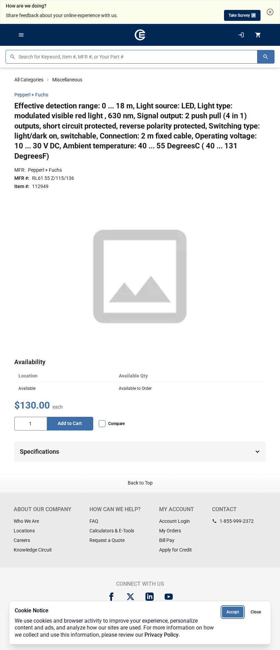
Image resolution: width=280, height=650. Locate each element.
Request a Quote (107, 540)
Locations (24, 530)
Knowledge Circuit (33, 550)
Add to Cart (70, 423)
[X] (130, 596)
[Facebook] (111, 596)
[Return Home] (140, 34)
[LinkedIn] (149, 596)
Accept (232, 612)
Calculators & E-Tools (111, 530)
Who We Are (26, 521)
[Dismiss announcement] (270, 12)
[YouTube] (169, 596)
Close (256, 612)
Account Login (174, 521)
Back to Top (140, 483)
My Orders (170, 530)
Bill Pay (166, 540)
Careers (22, 540)
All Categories (28, 79)
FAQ (93, 521)
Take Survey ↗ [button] (242, 15)
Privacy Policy (161, 635)
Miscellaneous (67, 79)
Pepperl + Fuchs (31, 94)
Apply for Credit (175, 550)
